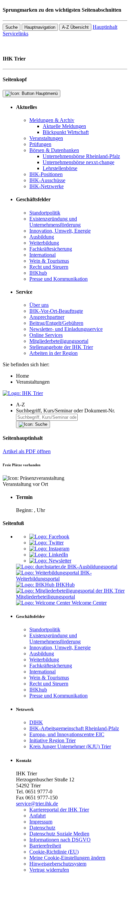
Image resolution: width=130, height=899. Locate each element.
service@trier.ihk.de (37, 803)
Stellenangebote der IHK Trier (61, 347)
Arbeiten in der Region (53, 353)
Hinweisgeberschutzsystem (57, 864)
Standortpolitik (44, 213)
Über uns (39, 305)
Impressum (40, 821)
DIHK (36, 722)
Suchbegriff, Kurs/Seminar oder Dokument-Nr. (65, 410)
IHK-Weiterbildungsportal (54, 576)
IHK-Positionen (46, 174)
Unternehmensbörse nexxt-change (78, 162)
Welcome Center (89, 603)
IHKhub (38, 273)
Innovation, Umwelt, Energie (60, 231)
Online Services (46, 335)
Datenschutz (42, 827)
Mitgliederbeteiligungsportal (58, 341)
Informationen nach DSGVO (60, 840)
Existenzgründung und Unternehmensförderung (55, 222)
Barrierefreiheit (45, 846)
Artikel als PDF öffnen (27, 451)
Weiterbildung (44, 243)
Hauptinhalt (105, 27)
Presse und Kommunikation (58, 279)
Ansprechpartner (46, 317)
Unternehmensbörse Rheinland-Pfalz (81, 156)
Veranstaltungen (46, 138)
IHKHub (65, 585)
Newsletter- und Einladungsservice (66, 329)
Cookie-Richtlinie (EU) (54, 852)
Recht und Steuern (48, 267)
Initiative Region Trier (52, 740)
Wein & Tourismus (49, 261)
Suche (11, 27)
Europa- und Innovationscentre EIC (66, 734)
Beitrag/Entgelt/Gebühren (56, 323)
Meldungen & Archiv (51, 120)
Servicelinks (15, 33)
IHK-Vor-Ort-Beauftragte (56, 311)
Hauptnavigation (39, 27)
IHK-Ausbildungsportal (92, 566)
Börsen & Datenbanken (54, 150)
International (42, 255)
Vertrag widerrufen (49, 870)
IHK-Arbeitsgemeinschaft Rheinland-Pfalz (74, 728)
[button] (71, 405)
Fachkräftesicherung (50, 249)
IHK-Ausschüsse (47, 180)
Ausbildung (41, 237)
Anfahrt (37, 815)
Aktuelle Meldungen (64, 126)
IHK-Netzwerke (46, 186)
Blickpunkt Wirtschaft (66, 132)
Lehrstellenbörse (60, 168)
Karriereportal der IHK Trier (59, 809)
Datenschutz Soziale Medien (59, 834)
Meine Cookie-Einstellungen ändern (67, 858)
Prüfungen (40, 144)
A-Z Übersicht (75, 27)
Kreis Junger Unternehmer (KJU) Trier (70, 746)
